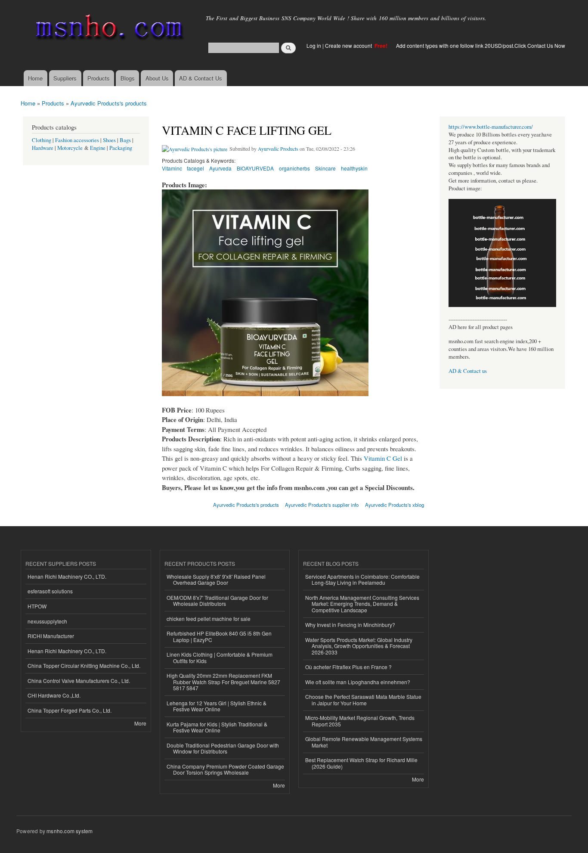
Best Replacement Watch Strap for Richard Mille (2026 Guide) (361, 762)
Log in (313, 45)
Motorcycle (70, 148)
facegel (195, 168)
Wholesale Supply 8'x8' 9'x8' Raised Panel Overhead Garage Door (216, 579)
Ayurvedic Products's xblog (394, 504)
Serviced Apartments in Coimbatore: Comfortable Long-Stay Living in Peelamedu (362, 579)
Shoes (109, 140)
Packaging (120, 148)
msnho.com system (69, 830)
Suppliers (65, 78)
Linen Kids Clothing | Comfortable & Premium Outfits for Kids (219, 657)
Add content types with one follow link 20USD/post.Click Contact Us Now (480, 45)
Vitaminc (172, 168)
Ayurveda (220, 168)
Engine (97, 148)
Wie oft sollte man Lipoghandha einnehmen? (357, 682)
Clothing (41, 140)
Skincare (325, 168)
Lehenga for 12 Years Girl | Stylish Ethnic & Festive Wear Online (216, 706)
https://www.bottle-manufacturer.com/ (491, 126)
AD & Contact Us (200, 78)
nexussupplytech (47, 621)
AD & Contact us (468, 371)
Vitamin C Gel (383, 458)
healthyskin (354, 168)
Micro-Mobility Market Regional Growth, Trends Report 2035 (360, 720)
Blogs (128, 78)
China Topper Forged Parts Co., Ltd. (69, 710)
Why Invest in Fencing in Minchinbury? (350, 624)
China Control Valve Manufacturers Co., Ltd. (79, 680)
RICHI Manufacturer (51, 635)
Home (35, 78)
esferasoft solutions (50, 591)
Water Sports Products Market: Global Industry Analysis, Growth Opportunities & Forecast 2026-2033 (358, 646)
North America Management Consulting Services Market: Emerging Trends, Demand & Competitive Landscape (362, 604)
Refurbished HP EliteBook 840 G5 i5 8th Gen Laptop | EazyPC (219, 636)
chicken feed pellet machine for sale (209, 618)
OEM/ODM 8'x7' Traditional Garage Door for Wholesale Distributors (217, 600)
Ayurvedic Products (278, 148)
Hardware (42, 148)
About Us (157, 78)
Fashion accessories (77, 140)
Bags (125, 140)
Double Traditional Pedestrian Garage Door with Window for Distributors (223, 748)
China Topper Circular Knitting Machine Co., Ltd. (84, 665)
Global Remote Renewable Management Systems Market (363, 741)
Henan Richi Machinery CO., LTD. (67, 576)
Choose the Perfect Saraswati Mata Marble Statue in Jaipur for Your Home (363, 699)
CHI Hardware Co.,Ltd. (54, 695)
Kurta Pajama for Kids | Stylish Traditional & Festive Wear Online (217, 727)
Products (98, 78)
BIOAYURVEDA (255, 168)
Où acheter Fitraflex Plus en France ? (348, 666)
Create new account (349, 45)
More (140, 723)
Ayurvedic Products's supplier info (322, 504)
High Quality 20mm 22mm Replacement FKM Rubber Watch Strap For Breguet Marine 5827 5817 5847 (223, 682)
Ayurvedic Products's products (109, 103)
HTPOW (37, 606)
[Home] (107, 29)
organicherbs (294, 168)
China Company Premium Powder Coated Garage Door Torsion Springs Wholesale (225, 769)
